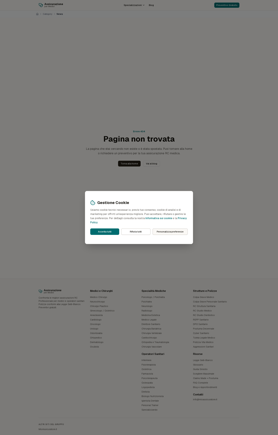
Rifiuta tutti (136, 231)
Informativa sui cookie (158, 218)
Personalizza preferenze (170, 231)
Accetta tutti (104, 231)
